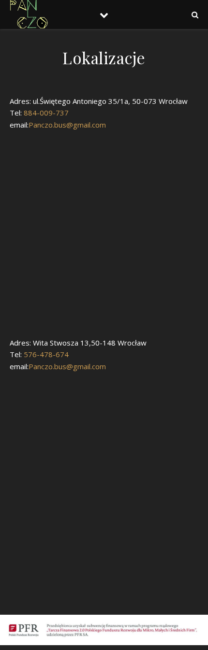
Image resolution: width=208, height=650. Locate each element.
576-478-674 (45, 354)
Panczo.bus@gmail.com (67, 125)
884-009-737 (45, 112)
